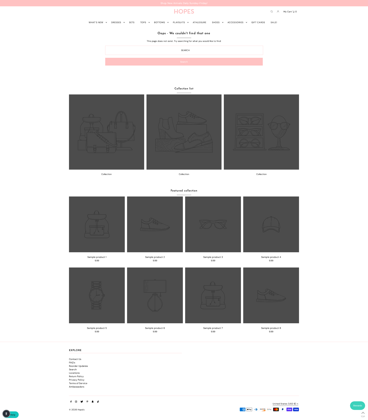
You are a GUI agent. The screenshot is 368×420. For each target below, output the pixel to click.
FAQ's (72, 362)
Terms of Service (78, 383)
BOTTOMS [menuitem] (159, 22)
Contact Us (75, 359)
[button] (6, 414)
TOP (363, 416)
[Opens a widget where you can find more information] (11, 415)
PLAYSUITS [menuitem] (179, 22)
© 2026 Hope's (77, 409)
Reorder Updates (78, 366)
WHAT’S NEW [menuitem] (96, 22)
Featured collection (184, 190)
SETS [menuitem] (132, 22)
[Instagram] (76, 402)
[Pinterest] (87, 402)
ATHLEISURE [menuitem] (199, 22)
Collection (106, 174)
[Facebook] (71, 402)
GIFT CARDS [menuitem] (258, 22)
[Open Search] (272, 11)
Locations (74, 372)
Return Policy (76, 376)
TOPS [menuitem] (143, 22)
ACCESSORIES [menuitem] (236, 22)
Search (73, 369)
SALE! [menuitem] (274, 22)
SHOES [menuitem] (216, 22)
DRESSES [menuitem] (116, 22)
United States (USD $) (284, 404)
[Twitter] (81, 402)
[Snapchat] (93, 402)
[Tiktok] (98, 402)
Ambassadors (76, 386)
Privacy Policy (76, 379)
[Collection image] (106, 168)
